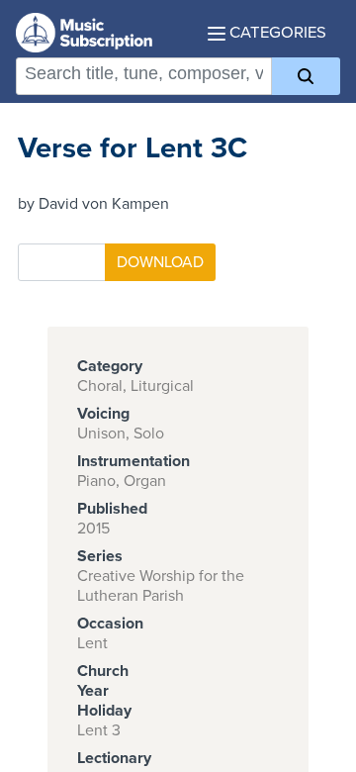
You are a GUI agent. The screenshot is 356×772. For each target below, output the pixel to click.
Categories (275, 33)
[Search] (306, 76)
